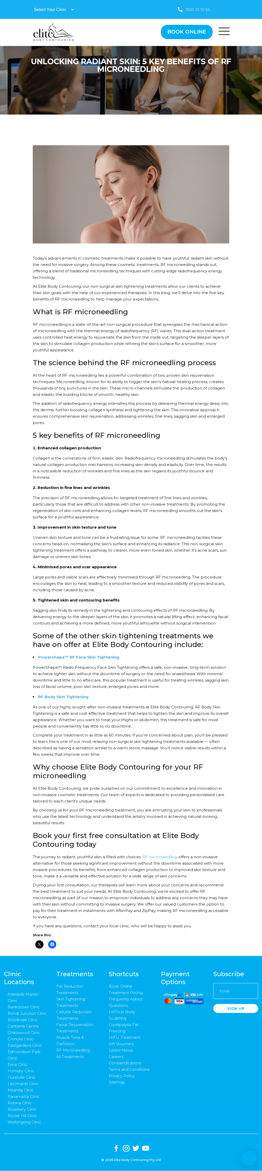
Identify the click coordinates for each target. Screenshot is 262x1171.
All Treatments (70, 1056)
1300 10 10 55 (197, 9)
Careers (116, 1056)
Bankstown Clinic (24, 1007)
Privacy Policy (122, 1075)
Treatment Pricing (126, 992)
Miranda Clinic (21, 1090)
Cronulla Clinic (21, 1038)
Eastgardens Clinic (25, 1045)
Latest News (121, 1050)
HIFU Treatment (124, 1037)
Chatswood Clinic (24, 1032)
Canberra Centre (23, 1026)
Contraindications (125, 1063)
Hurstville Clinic (22, 1077)
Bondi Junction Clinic (27, 1013)
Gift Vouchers (121, 1043)
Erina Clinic (18, 1064)
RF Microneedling (73, 1050)
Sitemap (117, 1082)
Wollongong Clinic (24, 1122)
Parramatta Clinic (24, 1096)
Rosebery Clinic (22, 1109)
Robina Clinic (20, 1102)
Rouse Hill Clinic (22, 1115)
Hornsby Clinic (21, 1070)
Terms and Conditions (129, 1069)
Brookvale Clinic (23, 1019)
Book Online (120, 986)
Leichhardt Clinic (23, 1083)
